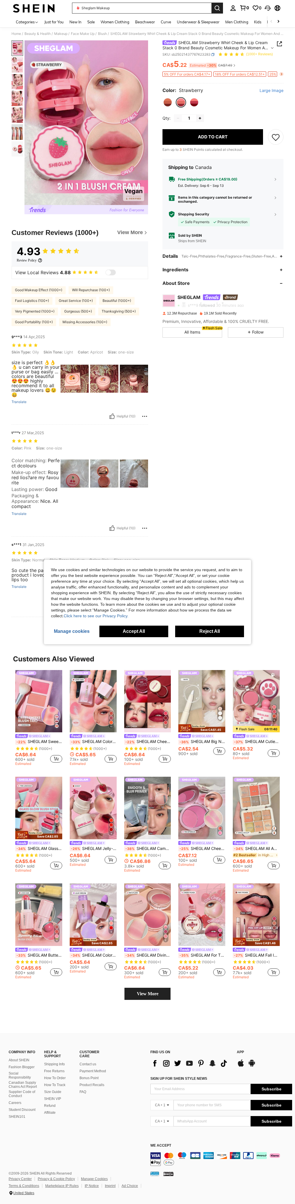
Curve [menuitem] (166, 22)
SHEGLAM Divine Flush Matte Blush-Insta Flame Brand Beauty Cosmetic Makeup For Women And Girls (148, 955)
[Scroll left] (271, 21)
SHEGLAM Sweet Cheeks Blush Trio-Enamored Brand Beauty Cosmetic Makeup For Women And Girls (39, 741)
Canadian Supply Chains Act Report (23, 1085)
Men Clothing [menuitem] (236, 22)
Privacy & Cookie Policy (56, 1179)
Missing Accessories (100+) (85, 322)
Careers (15, 1103)
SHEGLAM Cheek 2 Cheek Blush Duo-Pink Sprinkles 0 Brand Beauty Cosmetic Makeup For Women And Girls (202, 848)
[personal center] (233, 8)
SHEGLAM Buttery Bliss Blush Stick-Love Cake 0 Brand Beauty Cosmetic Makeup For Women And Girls (39, 955)
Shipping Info (54, 1064)
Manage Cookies (94, 1179)
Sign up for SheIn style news (178, 1079)
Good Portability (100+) (34, 322)
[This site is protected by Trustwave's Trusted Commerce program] (154, 1173)
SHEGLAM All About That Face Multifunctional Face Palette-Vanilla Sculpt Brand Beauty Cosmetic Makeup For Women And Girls (257, 848)
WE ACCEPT (160, 1145)
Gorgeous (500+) (78, 311)
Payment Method (93, 1071)
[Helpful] (112, 416)
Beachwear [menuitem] (145, 22)
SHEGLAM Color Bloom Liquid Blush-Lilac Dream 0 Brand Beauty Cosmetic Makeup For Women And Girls (94, 955)
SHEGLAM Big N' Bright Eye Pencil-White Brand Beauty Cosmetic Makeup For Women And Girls (202, 741)
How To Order (55, 1078)
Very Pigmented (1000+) (34, 311)
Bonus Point (89, 1078)
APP (240, 1052)
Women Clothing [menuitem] (115, 22)
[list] (190, 1063)
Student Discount (22, 1110)
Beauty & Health (37, 34)
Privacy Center (20, 1179)
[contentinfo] (221, 1159)
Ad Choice (130, 1186)
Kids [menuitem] (257, 22)
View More (147, 993)
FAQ (83, 1092)
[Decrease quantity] (178, 118)
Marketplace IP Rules (62, 1186)
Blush (102, 34)
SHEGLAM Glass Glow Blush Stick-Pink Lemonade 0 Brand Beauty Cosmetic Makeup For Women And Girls (39, 848)
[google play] (252, 1066)
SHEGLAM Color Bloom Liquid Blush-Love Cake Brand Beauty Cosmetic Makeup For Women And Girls (94, 741)
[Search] (217, 8)
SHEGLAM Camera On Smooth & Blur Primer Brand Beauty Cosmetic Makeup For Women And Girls (148, 848)
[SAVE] (275, 137)
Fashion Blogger (22, 1067)
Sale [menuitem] (91, 22)
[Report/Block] (144, 416)
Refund (50, 1106)
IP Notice (92, 1186)
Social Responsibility (20, 1075)
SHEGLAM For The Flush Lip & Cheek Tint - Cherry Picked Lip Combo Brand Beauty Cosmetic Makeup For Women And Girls (202, 955)
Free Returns (54, 1071)
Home (16, 34)
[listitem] (39, 719)
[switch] (110, 272)
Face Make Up (82, 34)
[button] (267, 8)
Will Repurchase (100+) (91, 290)
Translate (19, 402)
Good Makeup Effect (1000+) (38, 290)
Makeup (60, 34)
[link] (244, 7)
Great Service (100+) (76, 300)
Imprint (110, 1186)
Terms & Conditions (24, 1186)
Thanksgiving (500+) (119, 311)
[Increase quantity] (200, 118)
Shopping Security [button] (193, 214)
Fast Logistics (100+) (32, 300)
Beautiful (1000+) (117, 300)
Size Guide (52, 1092)
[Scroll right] (278, 21)
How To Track (54, 1085)
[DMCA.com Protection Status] (168, 1173)
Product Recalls (92, 1085)
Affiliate (50, 1113)
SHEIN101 (17, 1117)
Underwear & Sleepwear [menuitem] (198, 22)
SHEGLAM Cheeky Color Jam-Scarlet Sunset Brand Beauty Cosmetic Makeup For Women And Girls (148, 741)
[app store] (241, 1066)
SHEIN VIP (52, 1099)
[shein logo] (34, 8)
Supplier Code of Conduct (22, 1094)
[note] (201, 728)
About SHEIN (19, 1060)
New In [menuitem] (75, 22)
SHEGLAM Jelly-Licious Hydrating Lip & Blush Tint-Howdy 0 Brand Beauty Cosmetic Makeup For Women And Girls (94, 848)
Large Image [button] (271, 90)
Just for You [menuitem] (54, 22)
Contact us (88, 1064)
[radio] (167, 102)
